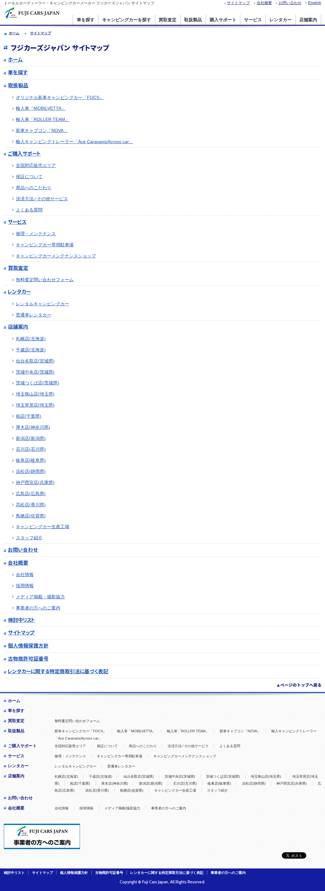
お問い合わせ (290, 3)
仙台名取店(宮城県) (35, 360)
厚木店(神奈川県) (33, 427)
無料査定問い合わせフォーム (45, 279)
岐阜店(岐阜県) (31, 460)
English (314, 3)
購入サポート (223, 19)
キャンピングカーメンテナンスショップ (56, 255)
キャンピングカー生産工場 (42, 526)
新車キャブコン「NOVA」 (42, 130)
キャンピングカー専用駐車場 (45, 244)
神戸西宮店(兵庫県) (35, 482)
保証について (29, 176)
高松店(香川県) (31, 504)
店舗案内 (308, 19)
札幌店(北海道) (31, 338)
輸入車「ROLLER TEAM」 (43, 119)
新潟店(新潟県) (31, 438)
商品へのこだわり (33, 187)
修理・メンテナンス (36, 233)
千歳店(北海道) (31, 349)
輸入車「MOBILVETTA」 (41, 108)
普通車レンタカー (33, 314)
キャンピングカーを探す (126, 19)
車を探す (86, 19)
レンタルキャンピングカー (42, 303)
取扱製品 (193, 19)
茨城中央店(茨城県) (35, 372)
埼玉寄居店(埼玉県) (35, 405)
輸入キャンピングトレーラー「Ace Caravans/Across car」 (74, 141)
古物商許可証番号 (28, 658)
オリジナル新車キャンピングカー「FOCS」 (60, 97)
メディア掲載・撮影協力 (40, 596)
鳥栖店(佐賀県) (31, 515)
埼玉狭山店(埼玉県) (35, 393)
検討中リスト (21, 619)
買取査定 (167, 19)
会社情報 (25, 574)
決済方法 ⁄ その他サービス (42, 198)
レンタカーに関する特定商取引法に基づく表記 (58, 671)
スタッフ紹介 (29, 537)
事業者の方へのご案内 (38, 607)
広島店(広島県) (31, 493)
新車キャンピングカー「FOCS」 (80, 731)
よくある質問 (29, 209)
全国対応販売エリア (36, 165)
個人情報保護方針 (28, 645)
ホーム (15, 59)
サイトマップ (238, 3)
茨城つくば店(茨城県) (37, 382)
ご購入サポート (24, 153)
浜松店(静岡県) (31, 471)
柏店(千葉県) (28, 416)
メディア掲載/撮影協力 (122, 808)
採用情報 (25, 585)
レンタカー (280, 19)
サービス (253, 19)
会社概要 (264, 3)
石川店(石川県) (31, 449)
